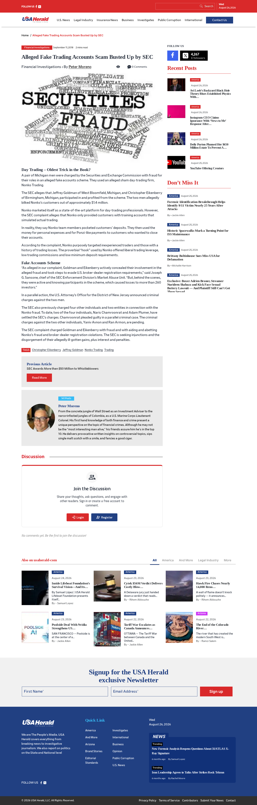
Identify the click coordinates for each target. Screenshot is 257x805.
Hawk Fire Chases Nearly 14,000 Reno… (213, 585)
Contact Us (219, 20)
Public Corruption (169, 20)
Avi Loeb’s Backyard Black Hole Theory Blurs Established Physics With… (210, 93)
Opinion (117, 751)
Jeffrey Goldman (72, 350)
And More (186, 560)
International (193, 20)
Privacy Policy (147, 800)
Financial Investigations (36, 47)
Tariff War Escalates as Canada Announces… (139, 626)
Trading (109, 350)
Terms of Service (169, 800)
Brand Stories (93, 751)
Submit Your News (212, 800)
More (227, 560)
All (155, 560)
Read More (39, 377)
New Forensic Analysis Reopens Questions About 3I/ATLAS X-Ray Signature (190, 751)
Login (77, 517)
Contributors (190, 800)
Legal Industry (83, 20)
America (168, 560)
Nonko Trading (94, 350)
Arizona (90, 744)
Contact (231, 800)
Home (25, 35)
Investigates (146, 20)
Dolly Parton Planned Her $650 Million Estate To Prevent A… (209, 146)
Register (104, 517)
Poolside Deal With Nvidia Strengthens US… (69, 626)
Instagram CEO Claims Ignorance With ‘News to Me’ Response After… (208, 121)
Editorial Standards (91, 760)
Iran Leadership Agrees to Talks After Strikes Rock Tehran (188, 772)
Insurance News (107, 20)
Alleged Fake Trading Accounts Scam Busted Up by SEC (67, 35)
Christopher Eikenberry (46, 350)
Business (128, 20)
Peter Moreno (80, 67)
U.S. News (63, 20)
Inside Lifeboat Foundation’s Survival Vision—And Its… (71, 585)
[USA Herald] (35, 19)
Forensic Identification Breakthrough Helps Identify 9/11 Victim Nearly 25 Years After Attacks (196, 205)
